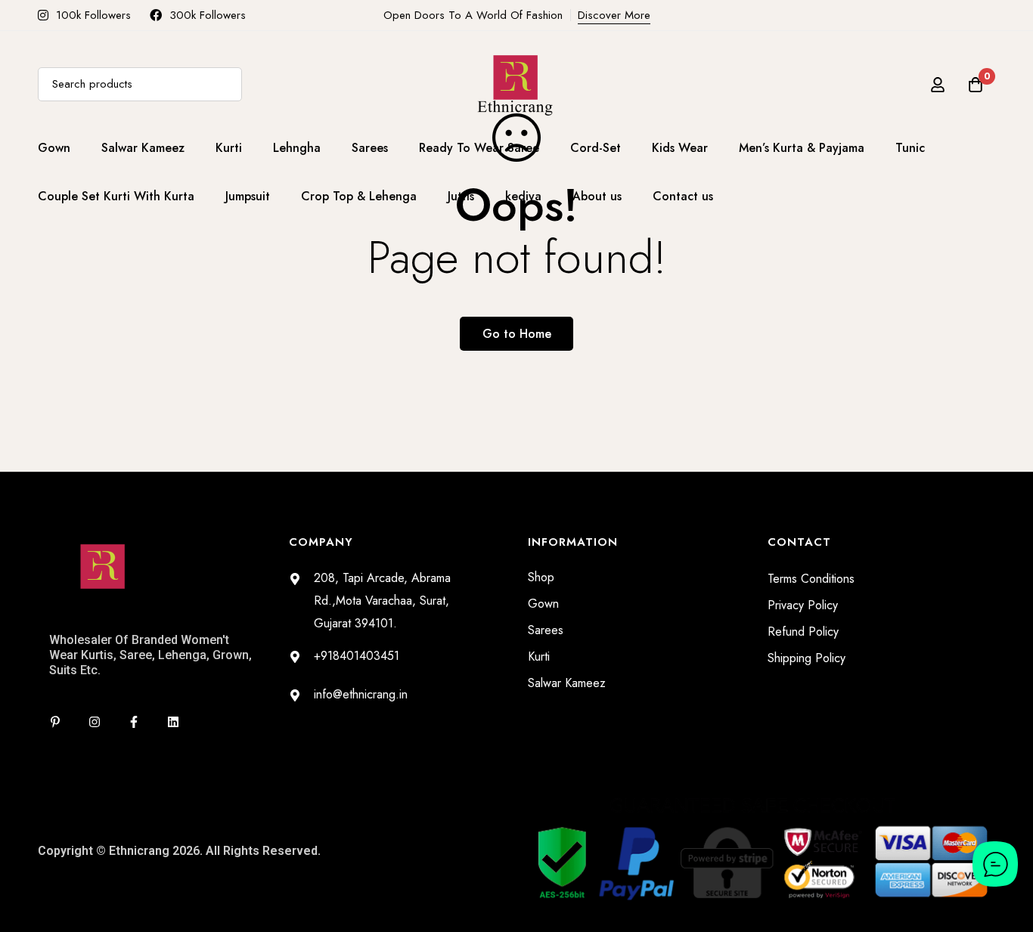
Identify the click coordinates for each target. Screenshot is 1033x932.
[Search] (225, 84)
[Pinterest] (55, 722)
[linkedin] (173, 722)
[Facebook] (134, 722)
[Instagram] (94, 722)
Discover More (614, 15)
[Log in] (938, 84)
